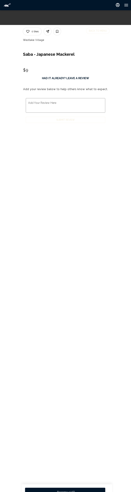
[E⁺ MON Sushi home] (18, 5)
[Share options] (47, 31)
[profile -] (118, 5)
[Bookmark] (57, 31)
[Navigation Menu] (126, 5)
